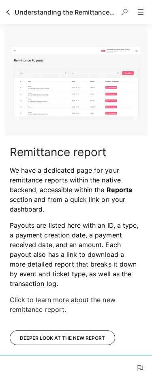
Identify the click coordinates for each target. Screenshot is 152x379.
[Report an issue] (140, 367)
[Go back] (8, 12)
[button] (124, 12)
